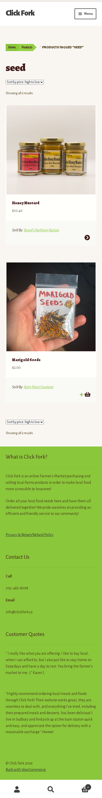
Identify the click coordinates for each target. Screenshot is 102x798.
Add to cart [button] (87, 394)
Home (12, 47)
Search (51, 789)
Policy (48, 535)
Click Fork (20, 13)
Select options (87, 237)
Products (27, 47)
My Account (17, 789)
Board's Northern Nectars (41, 230)
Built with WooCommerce (26, 770)
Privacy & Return (18, 535)
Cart (78, 785)
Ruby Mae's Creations (38, 387)
